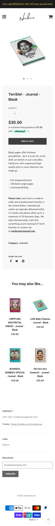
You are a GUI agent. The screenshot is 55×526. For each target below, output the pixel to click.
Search (5, 444)
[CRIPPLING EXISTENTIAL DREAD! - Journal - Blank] (15, 305)
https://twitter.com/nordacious (26, 424)
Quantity (12, 108)
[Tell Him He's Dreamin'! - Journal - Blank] (40, 355)
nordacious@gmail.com (23, 231)
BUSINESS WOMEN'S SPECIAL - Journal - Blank (15, 373)
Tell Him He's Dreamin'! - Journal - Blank (40, 373)
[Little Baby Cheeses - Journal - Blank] (40, 305)
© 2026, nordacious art (26, 496)
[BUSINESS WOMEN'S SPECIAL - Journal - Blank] (15, 355)
